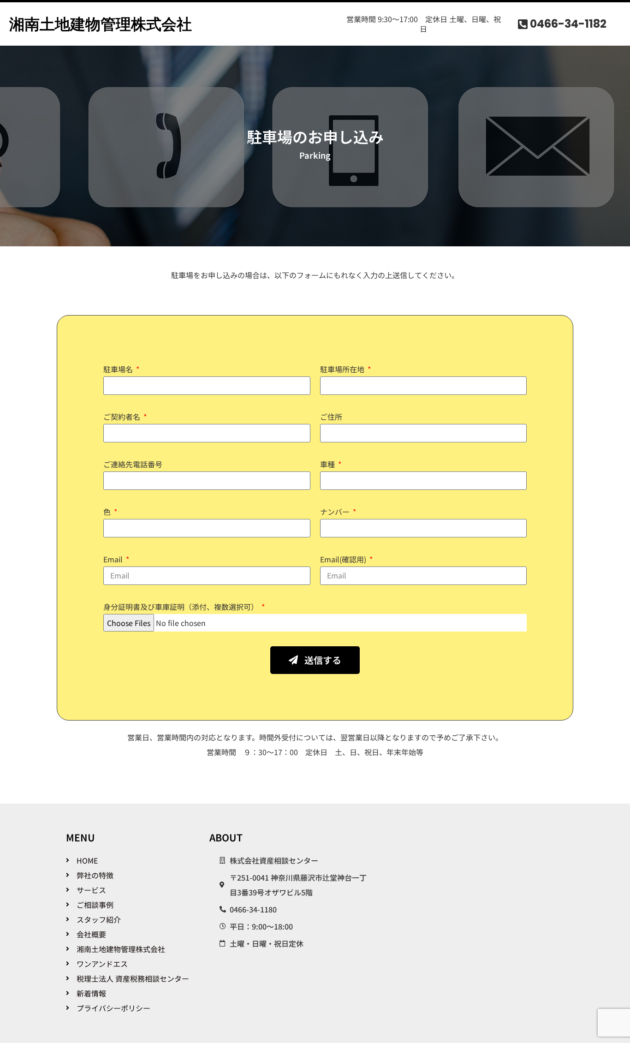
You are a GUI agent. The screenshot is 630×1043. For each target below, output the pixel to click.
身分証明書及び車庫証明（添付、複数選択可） (181, 606)
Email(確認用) (344, 559)
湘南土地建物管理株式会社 (100, 24)
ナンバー (335, 511)
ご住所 (331, 416)
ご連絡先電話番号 (132, 464)
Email (114, 559)
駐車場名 (119, 369)
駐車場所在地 (343, 369)
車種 (328, 464)
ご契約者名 (122, 416)
